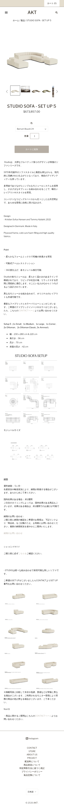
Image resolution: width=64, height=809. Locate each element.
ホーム (16, 20)
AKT (35, 802)
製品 (23, 20)
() (52, 3)
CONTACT (32, 748)
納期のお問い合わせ (13, 533)
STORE (32, 751)
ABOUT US (32, 754)
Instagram (33, 738)
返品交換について (32, 775)
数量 (26, 136)
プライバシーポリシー (32, 771)
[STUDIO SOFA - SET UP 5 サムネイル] (15, 90)
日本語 (30, 792)
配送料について (32, 761)
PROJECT (32, 758)
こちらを (22, 553)
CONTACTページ (26, 310)
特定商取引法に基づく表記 (32, 768)
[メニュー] (6, 12)
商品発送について (32, 765)
